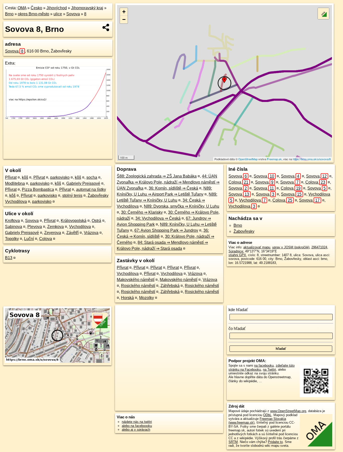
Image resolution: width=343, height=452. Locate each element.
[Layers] (323, 13)
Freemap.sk (274, 159)
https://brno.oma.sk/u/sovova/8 (312, 159)
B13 (8, 258)
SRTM (233, 442)
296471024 (319, 247)
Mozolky (146, 298)
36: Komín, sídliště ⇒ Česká (173, 188)
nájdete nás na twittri (137, 422)
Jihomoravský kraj (87, 8)
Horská (127, 298)
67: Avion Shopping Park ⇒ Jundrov (166, 230)
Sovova (73, 14)
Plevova (34, 226)
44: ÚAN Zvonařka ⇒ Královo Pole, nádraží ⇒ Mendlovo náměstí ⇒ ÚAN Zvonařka (168, 182)
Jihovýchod (56, 8)
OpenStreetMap (248, 159)
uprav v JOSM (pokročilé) (290, 247)
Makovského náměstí (135, 279)
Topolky (12, 239)
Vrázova (91, 233)
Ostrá (96, 220)
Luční (29, 239)
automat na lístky (91, 189)
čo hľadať (237, 328)
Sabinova (13, 226)
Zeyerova (52, 233)
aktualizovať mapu (256, 247)
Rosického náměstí (138, 286)
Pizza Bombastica (38, 189)
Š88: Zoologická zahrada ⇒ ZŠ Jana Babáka (157, 176)
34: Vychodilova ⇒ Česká (158, 218)
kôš (25, 177)
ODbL (267, 415)
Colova (45, 239)
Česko (36, 8)
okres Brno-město (33, 14)
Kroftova (12, 220)
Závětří (72, 233)
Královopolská (73, 220)
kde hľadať (238, 310)
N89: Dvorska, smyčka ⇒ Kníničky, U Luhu (181, 206)
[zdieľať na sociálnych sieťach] (106, 27)
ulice (57, 14)
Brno (9, 14)
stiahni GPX (237, 255)
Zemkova (55, 226)
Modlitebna (15, 183)
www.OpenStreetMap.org (288, 411)
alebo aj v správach (136, 429)
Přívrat (11, 177)
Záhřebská (170, 286)
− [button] (124, 19)
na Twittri (269, 369)
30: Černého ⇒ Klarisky (142, 212)
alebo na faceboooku (137, 426)
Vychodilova (80, 226)
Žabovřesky (244, 231)
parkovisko (60, 177)
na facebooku (264, 365)
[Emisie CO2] (58, 118)
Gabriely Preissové (83, 183)
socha (91, 177)
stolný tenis (72, 195)
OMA (22, 8)
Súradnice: (236, 251)
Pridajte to (275, 442)
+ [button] (124, 12)
